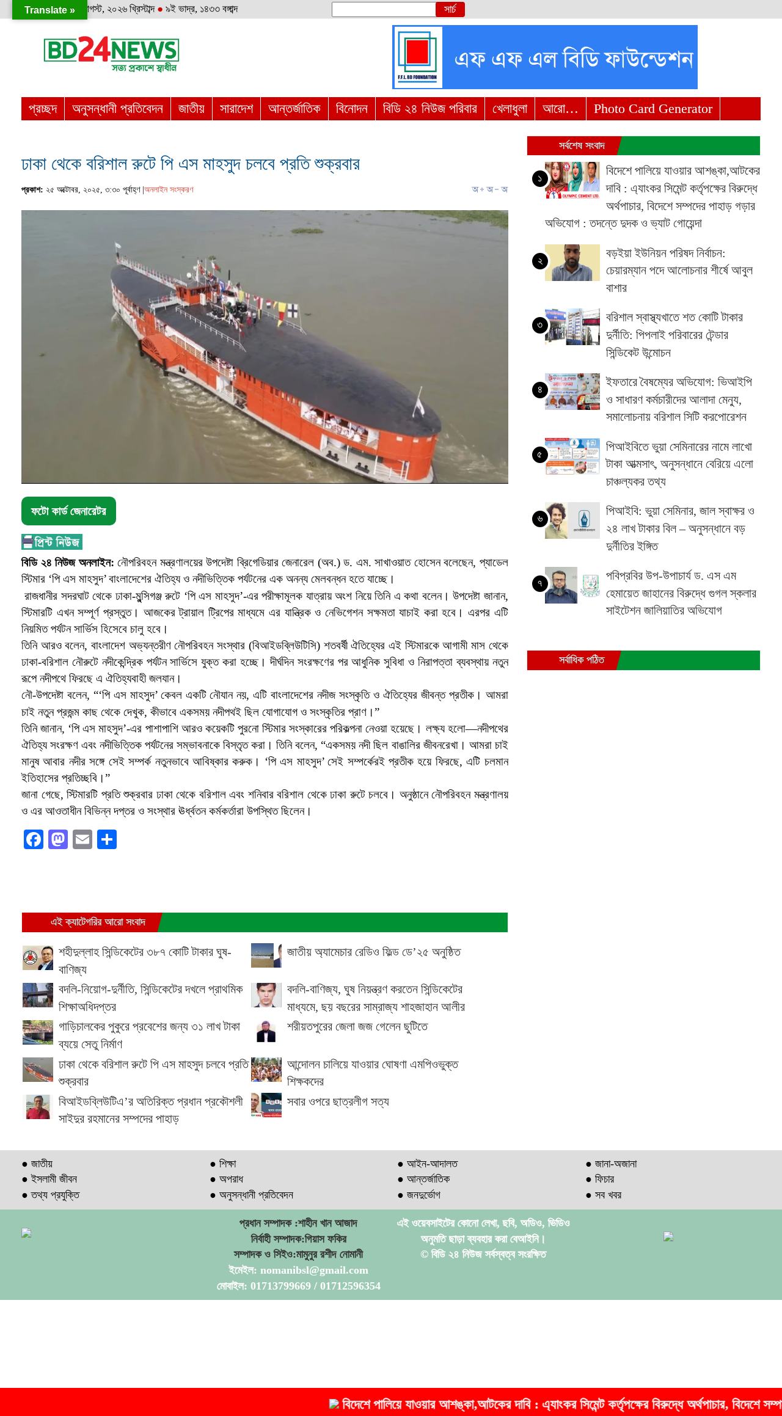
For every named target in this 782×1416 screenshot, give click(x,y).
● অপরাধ (226, 1179)
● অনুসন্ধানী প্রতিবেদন (251, 1195)
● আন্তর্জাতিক (423, 1179)
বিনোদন (352, 108)
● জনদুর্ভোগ (418, 1195)
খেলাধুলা (509, 108)
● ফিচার (599, 1179)
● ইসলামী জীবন (49, 1179)
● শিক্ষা (223, 1164)
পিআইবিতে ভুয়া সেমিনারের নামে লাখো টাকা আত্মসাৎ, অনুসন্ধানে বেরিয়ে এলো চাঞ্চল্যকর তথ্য (679, 464)
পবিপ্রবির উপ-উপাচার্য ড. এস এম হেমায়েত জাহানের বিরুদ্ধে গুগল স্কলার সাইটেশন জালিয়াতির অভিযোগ (681, 593)
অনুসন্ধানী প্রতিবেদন (117, 108)
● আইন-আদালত (427, 1164)
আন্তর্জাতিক (294, 108)
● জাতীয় (37, 1164)
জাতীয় (191, 108)
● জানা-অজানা (611, 1164)
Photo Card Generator (653, 108)
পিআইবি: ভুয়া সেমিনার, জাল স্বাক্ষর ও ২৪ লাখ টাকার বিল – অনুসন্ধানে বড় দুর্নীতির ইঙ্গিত (680, 528)
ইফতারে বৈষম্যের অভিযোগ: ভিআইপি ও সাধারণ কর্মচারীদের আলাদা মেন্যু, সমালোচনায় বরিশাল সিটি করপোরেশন (679, 399)
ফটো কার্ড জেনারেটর (68, 511)
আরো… (561, 108)
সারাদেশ (236, 108)
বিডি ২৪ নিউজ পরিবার (430, 108)
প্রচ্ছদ (43, 108)
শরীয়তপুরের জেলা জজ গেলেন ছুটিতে (357, 1026)
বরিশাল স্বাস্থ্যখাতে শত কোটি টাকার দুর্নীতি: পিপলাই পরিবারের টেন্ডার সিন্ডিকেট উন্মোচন (674, 334)
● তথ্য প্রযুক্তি (50, 1195)
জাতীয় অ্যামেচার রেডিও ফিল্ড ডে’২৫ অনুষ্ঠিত (374, 951)
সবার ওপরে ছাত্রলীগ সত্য (338, 1101)
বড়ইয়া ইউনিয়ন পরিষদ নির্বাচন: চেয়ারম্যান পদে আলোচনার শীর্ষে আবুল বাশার (679, 270)
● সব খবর (603, 1195)
